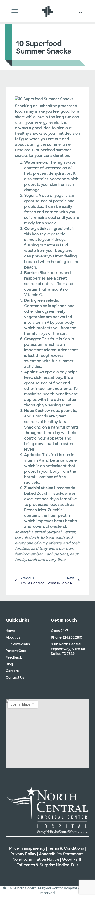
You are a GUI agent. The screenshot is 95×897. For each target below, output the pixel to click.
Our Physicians (18, 644)
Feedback (14, 657)
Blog (9, 664)
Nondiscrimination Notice (35, 859)
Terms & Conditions (66, 848)
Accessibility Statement (61, 853)
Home (10, 631)
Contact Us (15, 677)
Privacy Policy (23, 853)
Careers (12, 671)
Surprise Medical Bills (59, 865)
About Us (13, 637)
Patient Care (16, 651)
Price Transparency (27, 848)
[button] (14, 11)
